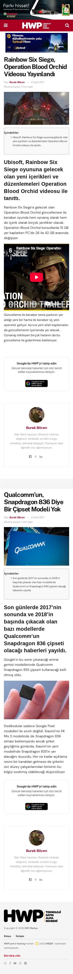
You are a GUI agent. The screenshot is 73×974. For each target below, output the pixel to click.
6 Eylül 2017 (37, 82)
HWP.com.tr (10, 943)
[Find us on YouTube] (15, 963)
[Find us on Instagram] (20, 963)
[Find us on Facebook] (10, 963)
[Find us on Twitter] (5, 963)
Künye (7, 936)
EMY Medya (31, 928)
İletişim (20, 936)
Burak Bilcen (17, 82)
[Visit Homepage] (36, 25)
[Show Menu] (6, 25)
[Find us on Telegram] (25, 963)
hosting (21, 943)
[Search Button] (67, 25)
